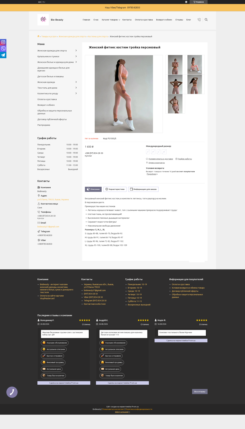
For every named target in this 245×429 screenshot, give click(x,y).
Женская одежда (46, 82)
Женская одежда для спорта (72, 36)
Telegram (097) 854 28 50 (95, 300)
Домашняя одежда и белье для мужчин (53, 69)
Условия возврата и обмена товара (188, 288)
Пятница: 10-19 (135, 298)
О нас (96, 20)
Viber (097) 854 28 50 (93, 297)
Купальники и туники (48, 56)
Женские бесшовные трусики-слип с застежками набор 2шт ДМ (62, 334)
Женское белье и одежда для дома (55, 62)
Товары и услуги (49, 36)
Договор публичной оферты (52, 119)
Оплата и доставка (144, 20)
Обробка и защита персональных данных (54, 112)
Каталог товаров (110, 20)
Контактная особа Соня (94, 304)
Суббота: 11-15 (135, 301)
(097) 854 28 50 (91, 294)
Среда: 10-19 (134, 291)
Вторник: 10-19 (135, 288)
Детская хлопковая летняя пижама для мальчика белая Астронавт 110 (121, 334)
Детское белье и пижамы (50, 76)
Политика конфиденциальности (139, 409)
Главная (86, 20)
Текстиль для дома (47, 88)
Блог (188, 20)
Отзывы (179, 20)
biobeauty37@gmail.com (48, 226)
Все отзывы (199, 392)
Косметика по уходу (47, 93)
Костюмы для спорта (98, 36)
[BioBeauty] (43, 19)
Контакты (127, 20)
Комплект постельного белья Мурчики (176, 332)
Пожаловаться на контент (113, 409)
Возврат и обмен (164, 20)
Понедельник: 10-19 (137, 284)
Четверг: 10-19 (135, 294)
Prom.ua (135, 407)
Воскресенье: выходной (139, 305)
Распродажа (43, 125)
